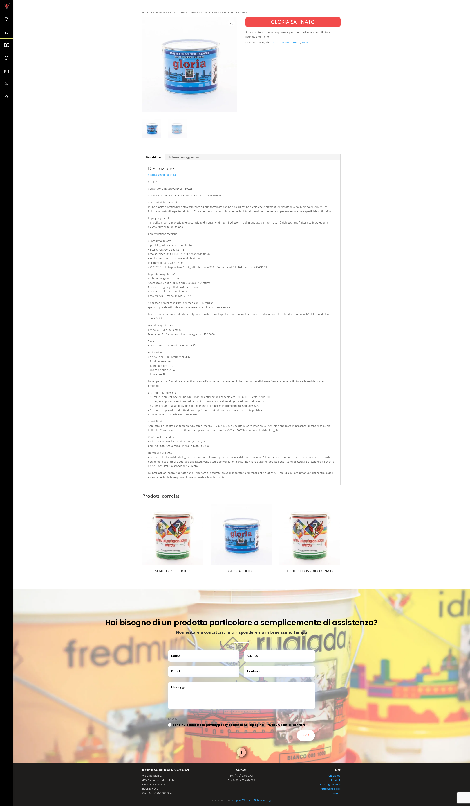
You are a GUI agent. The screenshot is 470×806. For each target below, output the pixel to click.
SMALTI (295, 42)
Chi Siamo (334, 776)
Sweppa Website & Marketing (251, 800)
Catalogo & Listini (330, 784)
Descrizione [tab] (153, 157)
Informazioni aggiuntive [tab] (184, 157)
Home (145, 12)
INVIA (306, 735)
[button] (231, 23)
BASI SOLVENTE (220, 12)
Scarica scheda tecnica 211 (164, 174)
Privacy (336, 793)
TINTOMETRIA (179, 12)
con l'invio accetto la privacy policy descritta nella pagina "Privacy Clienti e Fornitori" (239, 725)
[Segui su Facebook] (241, 752)
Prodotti (336, 780)
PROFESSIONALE (160, 12)
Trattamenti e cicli (330, 789)
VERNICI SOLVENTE (199, 12)
